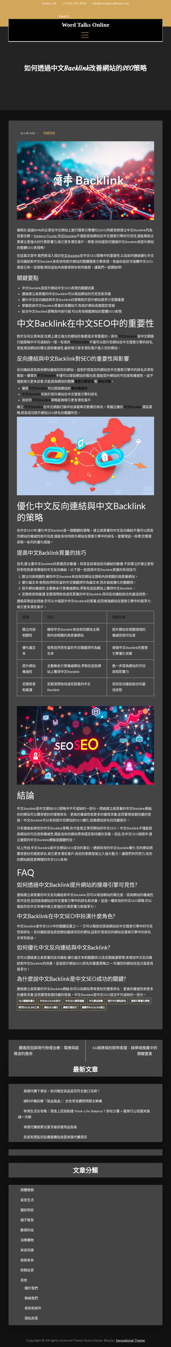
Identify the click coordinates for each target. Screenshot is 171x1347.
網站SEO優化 (51, 1007)
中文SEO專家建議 (74, 1000)
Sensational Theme (130, 1340)
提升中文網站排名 (117, 1000)
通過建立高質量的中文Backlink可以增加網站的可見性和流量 (66, 294)
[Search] (111, 16)
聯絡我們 (31, 1298)
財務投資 (27, 1270)
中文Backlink (70, 255)
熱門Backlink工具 (29, 1007)
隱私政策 (31, 1318)
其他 (23, 1280)
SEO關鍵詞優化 (27, 1000)
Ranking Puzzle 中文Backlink (55, 236)
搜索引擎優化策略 (140, 1000)
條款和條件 (33, 1308)
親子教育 (27, 1220)
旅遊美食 (27, 1260)
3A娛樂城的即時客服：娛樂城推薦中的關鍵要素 (124, 1050)
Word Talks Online (85, 25)
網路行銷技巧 (70, 1007)
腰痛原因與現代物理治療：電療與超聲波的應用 (46, 1050)
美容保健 (27, 1250)
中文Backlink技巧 (50, 1000)
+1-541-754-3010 (74, 3)
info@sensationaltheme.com (111, 3)
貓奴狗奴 (27, 1210)
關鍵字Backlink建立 (93, 1007)
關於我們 (31, 1288)
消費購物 (27, 1240)
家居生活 (27, 1200)
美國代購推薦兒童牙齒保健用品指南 (50, 1127)
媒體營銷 (49, 133)
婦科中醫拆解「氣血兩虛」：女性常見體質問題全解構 (63, 1101)
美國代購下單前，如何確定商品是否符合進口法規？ (62, 1091)
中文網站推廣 (96, 1000)
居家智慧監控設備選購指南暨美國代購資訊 (55, 1137)
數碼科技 (27, 1230)
